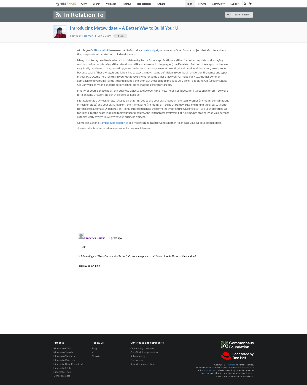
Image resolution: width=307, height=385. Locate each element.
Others (161, 3)
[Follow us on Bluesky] (251, 3)
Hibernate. (230, 365)
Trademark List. (208, 370)
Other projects (61, 375)
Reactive (126, 3)
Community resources (142, 348)
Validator (111, 3)
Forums (202, 3)
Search (96, 3)
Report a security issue (143, 363)
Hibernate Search (63, 352)
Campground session (112, 122)
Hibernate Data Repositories (69, 363)
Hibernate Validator (64, 356)
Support (234, 3)
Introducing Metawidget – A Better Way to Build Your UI (125, 28)
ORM (84, 3)
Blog (189, 3)
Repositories (144, 3)
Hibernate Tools (62, 371)
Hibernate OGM (62, 367)
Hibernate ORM (62, 348)
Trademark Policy (246, 367)
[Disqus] (153, 179)
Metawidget (150, 50)
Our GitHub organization (144, 352)
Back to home (242, 14)
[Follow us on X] (245, 3)
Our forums (136, 360)
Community (218, 3)
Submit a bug (137, 356)
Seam (120, 35)
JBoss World (102, 50)
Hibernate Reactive (64, 360)
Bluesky (96, 356)
